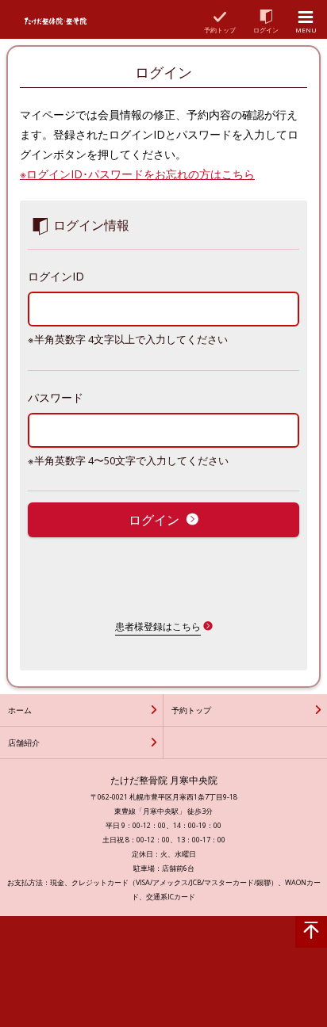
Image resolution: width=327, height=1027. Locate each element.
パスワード (55, 397)
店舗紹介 (24, 742)
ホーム (20, 710)
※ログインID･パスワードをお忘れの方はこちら (137, 173)
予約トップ (191, 710)
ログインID (56, 276)
